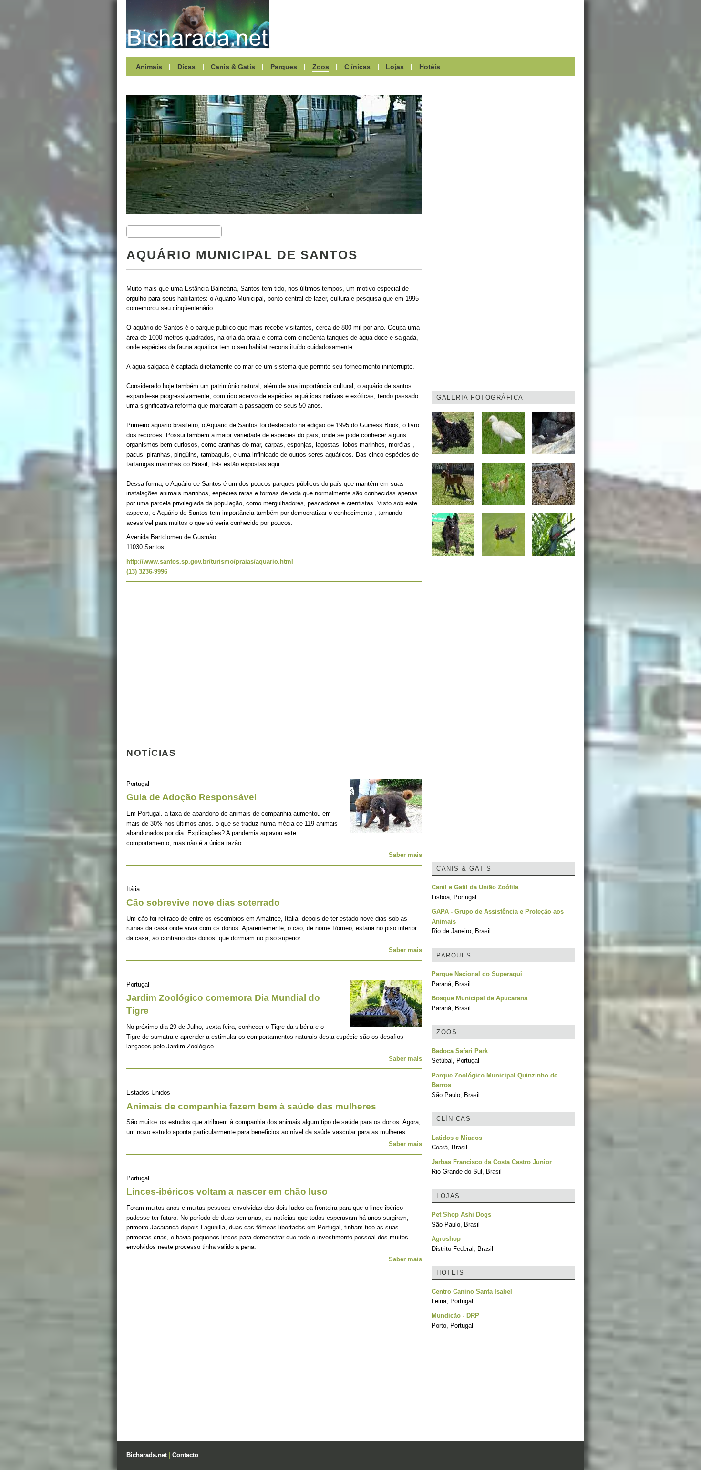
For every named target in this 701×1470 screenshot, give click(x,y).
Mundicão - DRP (455, 1315)
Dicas (186, 66)
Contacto (185, 1455)
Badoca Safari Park (460, 1051)
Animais (149, 66)
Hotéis (429, 66)
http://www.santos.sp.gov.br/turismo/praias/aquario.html (209, 561)
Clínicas (357, 66)
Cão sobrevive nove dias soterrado (203, 902)
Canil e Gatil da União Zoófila (475, 887)
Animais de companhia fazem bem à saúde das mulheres (251, 1106)
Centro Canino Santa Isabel (472, 1291)
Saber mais (405, 854)
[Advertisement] (427, 24)
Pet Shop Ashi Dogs (461, 1214)
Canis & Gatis (233, 66)
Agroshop (446, 1238)
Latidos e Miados (457, 1137)
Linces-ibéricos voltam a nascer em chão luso (227, 1192)
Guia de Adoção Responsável (191, 797)
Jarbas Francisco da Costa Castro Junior (492, 1162)
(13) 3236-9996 (146, 571)
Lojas (395, 66)
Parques (283, 66)
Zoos (320, 66)
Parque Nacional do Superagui (477, 973)
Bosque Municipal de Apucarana (479, 998)
